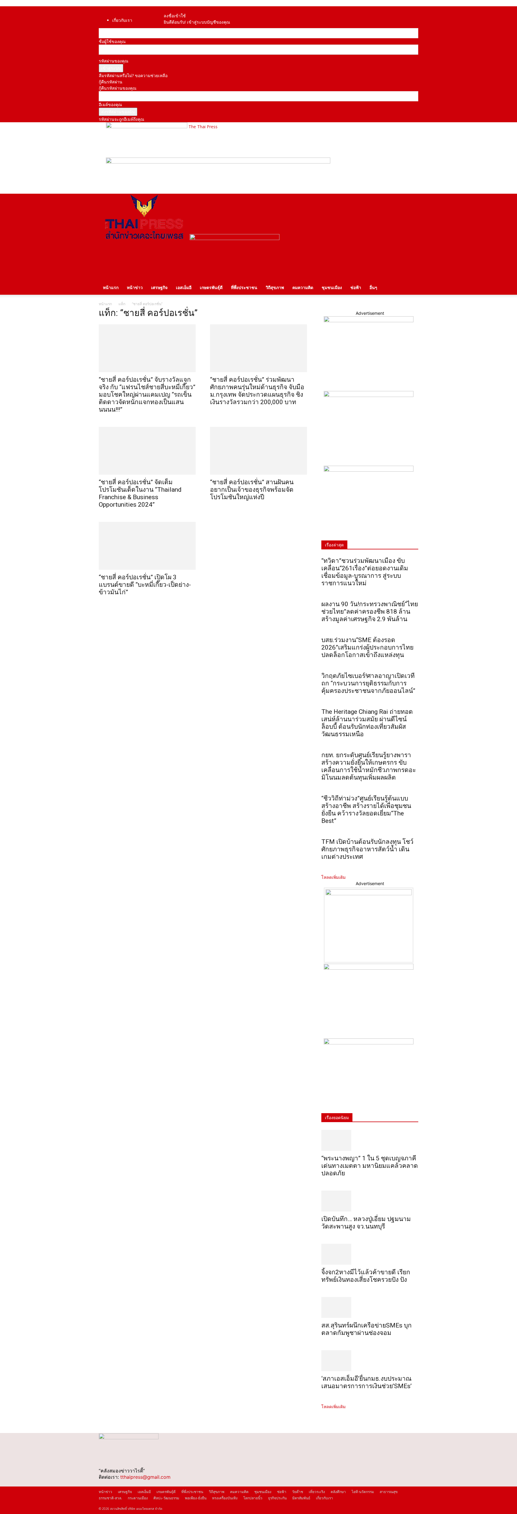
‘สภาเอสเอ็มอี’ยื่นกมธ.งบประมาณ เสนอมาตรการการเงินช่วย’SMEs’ (367, 1382)
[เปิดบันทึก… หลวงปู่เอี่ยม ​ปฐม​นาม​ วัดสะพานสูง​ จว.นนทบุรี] (369, 1201)
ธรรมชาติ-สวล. (110, 1498)
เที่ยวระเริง (317, 1491)
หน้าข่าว (135, 287)
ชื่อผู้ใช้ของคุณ (112, 41)
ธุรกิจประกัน (277, 1498)
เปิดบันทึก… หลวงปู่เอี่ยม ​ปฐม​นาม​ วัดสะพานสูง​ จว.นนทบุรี (366, 1222)
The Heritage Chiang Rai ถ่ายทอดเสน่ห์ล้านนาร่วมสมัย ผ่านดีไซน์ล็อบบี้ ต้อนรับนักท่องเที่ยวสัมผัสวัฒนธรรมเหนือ (367, 723)
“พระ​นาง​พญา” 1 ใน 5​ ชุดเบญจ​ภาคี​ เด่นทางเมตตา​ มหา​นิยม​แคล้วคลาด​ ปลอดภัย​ (369, 1166)
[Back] (183, 9)
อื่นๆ (373, 287)
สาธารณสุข (389, 1491)
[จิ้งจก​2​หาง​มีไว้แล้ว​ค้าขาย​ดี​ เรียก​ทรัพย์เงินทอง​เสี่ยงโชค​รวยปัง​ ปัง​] (369, 1254)
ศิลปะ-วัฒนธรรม (166, 1498)
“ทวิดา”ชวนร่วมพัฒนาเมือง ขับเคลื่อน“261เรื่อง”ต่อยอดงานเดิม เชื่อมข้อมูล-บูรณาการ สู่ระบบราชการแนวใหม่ (364, 572)
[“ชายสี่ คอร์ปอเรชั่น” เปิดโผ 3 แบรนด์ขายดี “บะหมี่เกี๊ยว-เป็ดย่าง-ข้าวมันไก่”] (147, 546)
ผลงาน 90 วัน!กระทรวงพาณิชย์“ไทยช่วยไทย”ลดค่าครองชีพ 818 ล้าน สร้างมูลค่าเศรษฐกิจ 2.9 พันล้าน (369, 612)
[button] (411, 201)
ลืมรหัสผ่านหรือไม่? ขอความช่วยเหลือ (133, 75)
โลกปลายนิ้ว (252, 1498)
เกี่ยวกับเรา (122, 20)
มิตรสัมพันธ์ (301, 1498)
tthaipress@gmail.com (145, 1477)
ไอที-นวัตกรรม (363, 1491)
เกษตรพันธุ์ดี (211, 287)
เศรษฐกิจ (159, 287)
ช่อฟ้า (355, 287)
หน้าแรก (110, 287)
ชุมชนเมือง (332, 287)
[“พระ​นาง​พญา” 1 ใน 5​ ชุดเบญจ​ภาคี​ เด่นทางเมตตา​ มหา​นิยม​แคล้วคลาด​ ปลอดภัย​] (369, 1140)
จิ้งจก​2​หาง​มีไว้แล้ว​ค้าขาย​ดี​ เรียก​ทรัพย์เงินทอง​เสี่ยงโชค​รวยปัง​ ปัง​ (365, 1276)
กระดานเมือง (138, 1498)
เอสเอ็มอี (183, 287)
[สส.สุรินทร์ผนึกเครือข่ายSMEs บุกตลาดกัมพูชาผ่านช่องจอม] (369, 1307)
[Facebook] (172, 9)
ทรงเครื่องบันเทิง (225, 1498)
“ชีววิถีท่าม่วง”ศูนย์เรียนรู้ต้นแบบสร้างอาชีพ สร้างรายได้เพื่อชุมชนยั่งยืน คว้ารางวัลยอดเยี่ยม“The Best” (366, 809)
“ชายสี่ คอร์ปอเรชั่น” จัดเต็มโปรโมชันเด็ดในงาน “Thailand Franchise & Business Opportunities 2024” (140, 493)
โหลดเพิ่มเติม (333, 877)
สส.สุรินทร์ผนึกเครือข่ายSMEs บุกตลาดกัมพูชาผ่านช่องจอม (366, 1329)
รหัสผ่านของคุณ (113, 61)
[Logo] (144, 238)
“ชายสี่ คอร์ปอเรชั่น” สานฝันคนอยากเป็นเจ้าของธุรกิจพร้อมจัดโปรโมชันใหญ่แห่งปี (252, 490)
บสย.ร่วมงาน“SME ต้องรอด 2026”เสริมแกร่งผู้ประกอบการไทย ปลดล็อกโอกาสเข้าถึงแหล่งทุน (367, 647)
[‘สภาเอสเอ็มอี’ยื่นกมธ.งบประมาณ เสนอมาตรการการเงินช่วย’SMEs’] (369, 1360)
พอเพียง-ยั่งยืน (195, 1498)
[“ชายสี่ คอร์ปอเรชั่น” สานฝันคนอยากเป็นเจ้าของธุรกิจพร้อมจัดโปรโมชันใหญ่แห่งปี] (258, 451)
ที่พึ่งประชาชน (244, 287)
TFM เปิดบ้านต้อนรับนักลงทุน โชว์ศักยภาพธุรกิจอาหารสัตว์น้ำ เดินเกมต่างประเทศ (367, 849)
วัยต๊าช (297, 1491)
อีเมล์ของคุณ (110, 104)
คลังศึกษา (338, 1491)
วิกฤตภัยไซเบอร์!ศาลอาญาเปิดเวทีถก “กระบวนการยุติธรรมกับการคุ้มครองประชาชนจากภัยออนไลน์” (368, 683)
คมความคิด (302, 287)
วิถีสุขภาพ (275, 287)
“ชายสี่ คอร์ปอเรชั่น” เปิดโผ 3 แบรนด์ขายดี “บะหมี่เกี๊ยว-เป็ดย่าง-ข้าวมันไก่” (145, 585)
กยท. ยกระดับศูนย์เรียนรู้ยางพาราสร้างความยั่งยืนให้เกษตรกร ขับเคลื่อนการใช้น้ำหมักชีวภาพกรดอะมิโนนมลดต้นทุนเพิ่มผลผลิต (368, 766)
